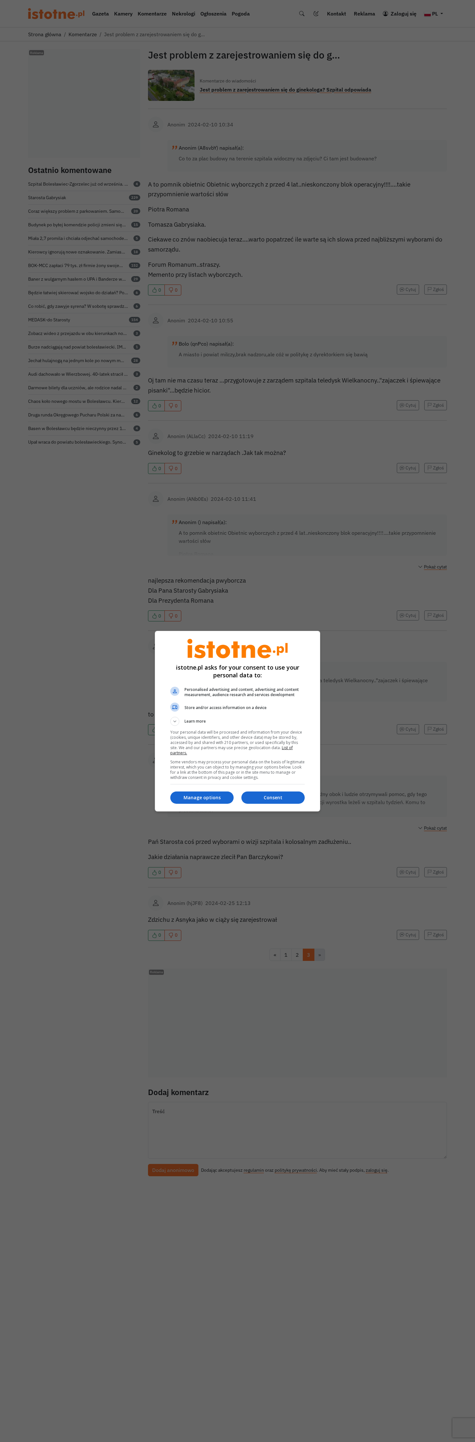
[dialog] (237, 721)
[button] (237, 721)
